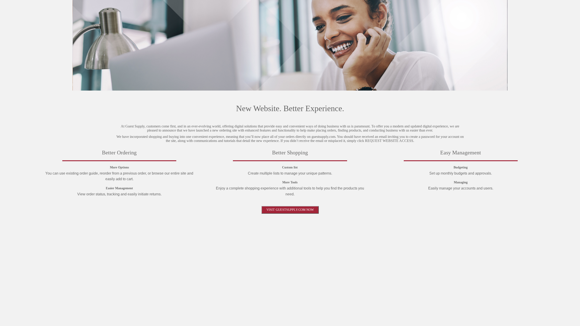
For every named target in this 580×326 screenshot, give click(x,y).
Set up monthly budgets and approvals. (460, 173)
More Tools (289, 182)
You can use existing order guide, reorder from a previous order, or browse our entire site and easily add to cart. (119, 176)
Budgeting (461, 167)
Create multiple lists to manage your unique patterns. (290, 173)
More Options (119, 167)
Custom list (290, 167)
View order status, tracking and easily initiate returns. (119, 194)
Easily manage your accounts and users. (460, 188)
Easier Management (119, 188)
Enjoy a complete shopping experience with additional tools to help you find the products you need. (290, 191)
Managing (461, 182)
